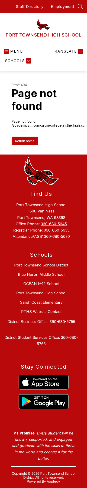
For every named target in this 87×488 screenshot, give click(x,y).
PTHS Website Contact (41, 311)
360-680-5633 (56, 230)
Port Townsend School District (41, 265)
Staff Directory (30, 6)
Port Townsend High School (41, 293)
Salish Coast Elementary (41, 302)
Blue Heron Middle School (41, 274)
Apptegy (53, 481)
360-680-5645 (54, 224)
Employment (62, 6)
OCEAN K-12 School (41, 283)
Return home (25, 141)
